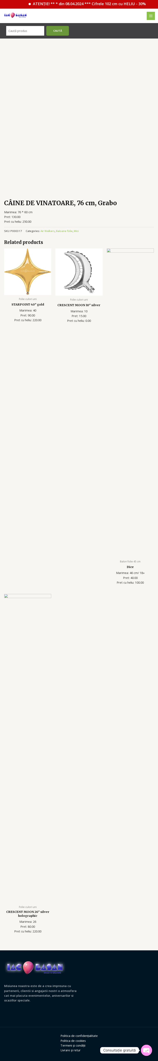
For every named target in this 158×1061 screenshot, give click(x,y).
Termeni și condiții (72, 1045)
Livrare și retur (70, 1050)
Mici (76, 231)
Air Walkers (48, 231)
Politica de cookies (73, 1041)
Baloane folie (64, 231)
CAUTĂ (57, 31)
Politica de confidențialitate (79, 1036)
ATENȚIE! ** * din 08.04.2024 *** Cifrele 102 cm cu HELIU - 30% (82, 3)
